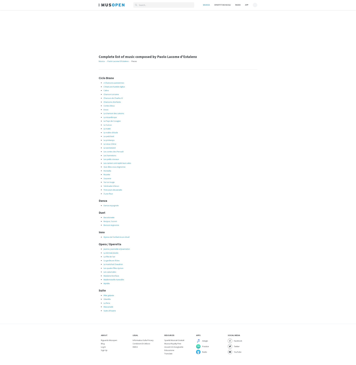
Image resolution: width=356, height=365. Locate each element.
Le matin (107, 128)
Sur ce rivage (109, 182)
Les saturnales (110, 272)
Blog (103, 343)
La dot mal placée (111, 253)
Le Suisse (108, 125)
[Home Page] (111, 5)
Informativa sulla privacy (143, 340)
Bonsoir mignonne (111, 225)
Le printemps (109, 140)
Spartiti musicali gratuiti (174, 340)
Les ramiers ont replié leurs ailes (117, 163)
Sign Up (104, 350)
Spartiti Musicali (222, 5)
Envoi (106, 109)
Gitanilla (107, 299)
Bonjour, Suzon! (110, 221)
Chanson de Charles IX (113, 98)
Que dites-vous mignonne (114, 167)
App (246, 5)
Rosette (107, 174)
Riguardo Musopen (109, 340)
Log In (103, 347)
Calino (106, 90)
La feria (107, 303)
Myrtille (107, 283)
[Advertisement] (178, 29)
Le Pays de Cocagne (112, 121)
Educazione (169, 350)
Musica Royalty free (172, 343)
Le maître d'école (111, 132)
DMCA (135, 347)
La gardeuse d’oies (112, 260)
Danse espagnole (111, 205)
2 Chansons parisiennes (114, 83)
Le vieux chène (110, 144)
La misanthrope (110, 117)
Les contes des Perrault (113, 151)
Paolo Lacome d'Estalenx (118, 61)
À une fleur (108, 193)
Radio (238, 5)
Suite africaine (110, 310)
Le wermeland (110, 148)
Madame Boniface (111, 276)
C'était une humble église (114, 86)
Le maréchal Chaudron (113, 264)
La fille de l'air (109, 256)
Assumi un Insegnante (173, 347)
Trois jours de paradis (113, 190)
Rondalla (107, 171)
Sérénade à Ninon (111, 186)
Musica (206, 5)
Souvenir (107, 178)
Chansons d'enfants (112, 102)
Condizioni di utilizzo (141, 343)
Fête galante (109, 295)
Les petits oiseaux (111, 159)
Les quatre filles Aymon (113, 268)
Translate (168, 353)
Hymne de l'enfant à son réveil (116, 237)
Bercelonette (109, 217)
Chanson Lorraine (111, 94)
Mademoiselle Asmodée (114, 279)
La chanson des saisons (114, 113)
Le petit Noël (109, 136)
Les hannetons (110, 155)
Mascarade (108, 307)
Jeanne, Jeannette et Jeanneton (117, 249)
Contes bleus (109, 105)
